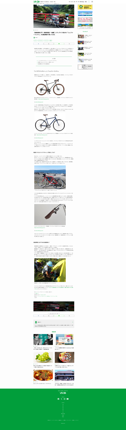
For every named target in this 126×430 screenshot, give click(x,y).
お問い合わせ (49, 420)
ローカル (35, 40)
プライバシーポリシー (68, 420)
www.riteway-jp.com (39, 102)
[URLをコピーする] (69, 44)
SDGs (86, 1)
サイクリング (46, 40)
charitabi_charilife (43, 294)
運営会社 (73, 420)
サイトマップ (76, 420)
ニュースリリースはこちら (54, 420)
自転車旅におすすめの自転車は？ (44, 63)
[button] (38, 44)
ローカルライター (40, 40)
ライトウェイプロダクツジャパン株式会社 (43, 296)
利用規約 (64, 420)
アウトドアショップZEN (53, 296)
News (63, 416)
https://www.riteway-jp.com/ (43, 99)
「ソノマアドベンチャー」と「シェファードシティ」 (47, 60)
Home (34, 3)
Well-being (82, 1)
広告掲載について (60, 420)
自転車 (51, 40)
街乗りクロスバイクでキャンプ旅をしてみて (46, 62)
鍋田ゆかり (37, 293)
